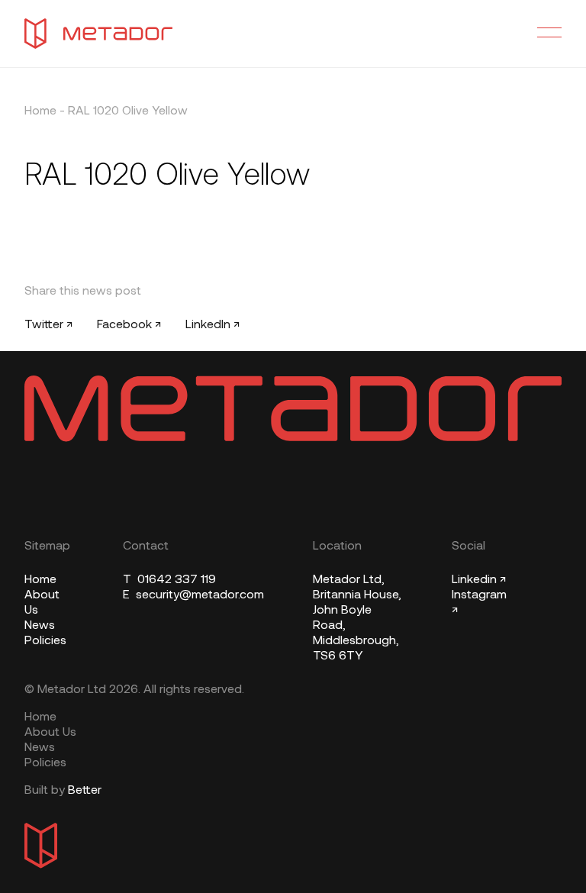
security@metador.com (193, 595)
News (39, 626)
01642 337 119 (169, 580)
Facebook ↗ (129, 325)
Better (84, 791)
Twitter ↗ (48, 325)
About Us (50, 733)
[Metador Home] (98, 33)
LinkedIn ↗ (212, 325)
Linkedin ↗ (479, 580)
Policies (45, 641)
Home (40, 111)
